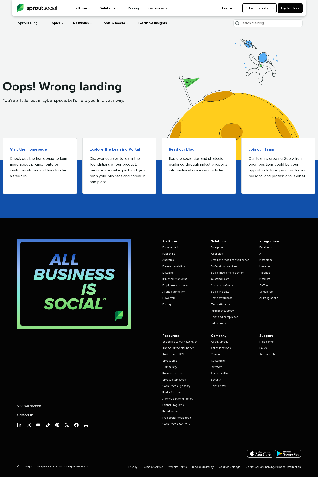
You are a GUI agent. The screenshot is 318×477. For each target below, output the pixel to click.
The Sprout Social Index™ (178, 348)
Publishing (168, 253)
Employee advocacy (175, 285)
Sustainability (219, 373)
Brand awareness (222, 298)
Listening (168, 272)
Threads (264, 272)
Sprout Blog (28, 23)
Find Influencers (172, 392)
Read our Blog (181, 149)
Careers (216, 354)
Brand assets (170, 411)
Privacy (132, 467)
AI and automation (173, 291)
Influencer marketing (175, 279)
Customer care (220, 279)
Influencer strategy (222, 310)
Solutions (107, 8)
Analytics (168, 260)
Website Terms (177, 467)
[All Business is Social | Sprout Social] (74, 284)
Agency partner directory (177, 399)
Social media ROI (173, 354)
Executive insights (152, 23)
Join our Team (261, 149)
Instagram (265, 260)
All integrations (268, 298)
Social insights (220, 291)
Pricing (133, 8)
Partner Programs (173, 405)
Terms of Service (152, 467)
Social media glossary (176, 386)
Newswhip (169, 298)
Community (169, 367)
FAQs (263, 348)
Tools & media (113, 23)
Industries (217, 323)
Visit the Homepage (28, 149)
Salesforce (266, 291)
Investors (216, 367)
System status (268, 354)
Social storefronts (222, 285)
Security (216, 380)
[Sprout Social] (37, 8)
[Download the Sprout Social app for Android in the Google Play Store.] (288, 454)
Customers (218, 361)
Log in (227, 8)
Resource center (172, 373)
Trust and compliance (224, 317)
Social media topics (174, 424)
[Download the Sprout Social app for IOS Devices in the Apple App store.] (260, 454)
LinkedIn (264, 266)
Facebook (265, 247)
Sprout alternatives (174, 380)
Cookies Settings (229, 467)
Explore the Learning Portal (115, 149)
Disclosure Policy (203, 467)
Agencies (217, 253)
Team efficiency (220, 304)
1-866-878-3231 (29, 406)
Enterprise (217, 247)
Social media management (227, 272)
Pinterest (264, 279)
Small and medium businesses (230, 260)
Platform (79, 8)
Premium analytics (173, 266)
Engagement (170, 247)
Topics (55, 23)
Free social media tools (177, 418)
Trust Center (218, 386)
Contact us (25, 415)
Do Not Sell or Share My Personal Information (273, 467)
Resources (156, 8)
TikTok (263, 285)
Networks (81, 23)
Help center (266, 342)
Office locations (221, 348)
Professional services (224, 266)
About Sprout (219, 342)
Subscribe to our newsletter (179, 342)
